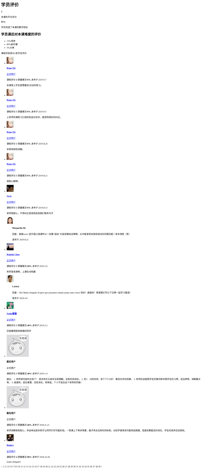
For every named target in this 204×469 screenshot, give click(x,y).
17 (38, 466)
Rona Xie (11, 68)
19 (44, 466)
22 (52, 466)
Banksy (10, 445)
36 (91, 466)
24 (58, 466)
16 (35, 466)
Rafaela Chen (13, 254)
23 (55, 466)
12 (24, 466)
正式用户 (11, 74)
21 (49, 466)
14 (30, 466)
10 (19, 466)
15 (33, 466)
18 (41, 466)
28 (69, 466)
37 (94, 466)
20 (47, 466)
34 (85, 466)
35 (88, 466)
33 (83, 466)
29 (71, 466)
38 (96, 466)
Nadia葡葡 (12, 313)
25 (60, 466)
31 (77, 466)
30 (74, 466)
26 (63, 466)
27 (66, 466)
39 (99, 466)
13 (27, 466)
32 (80, 466)
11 (22, 466)
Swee (9, 196)
